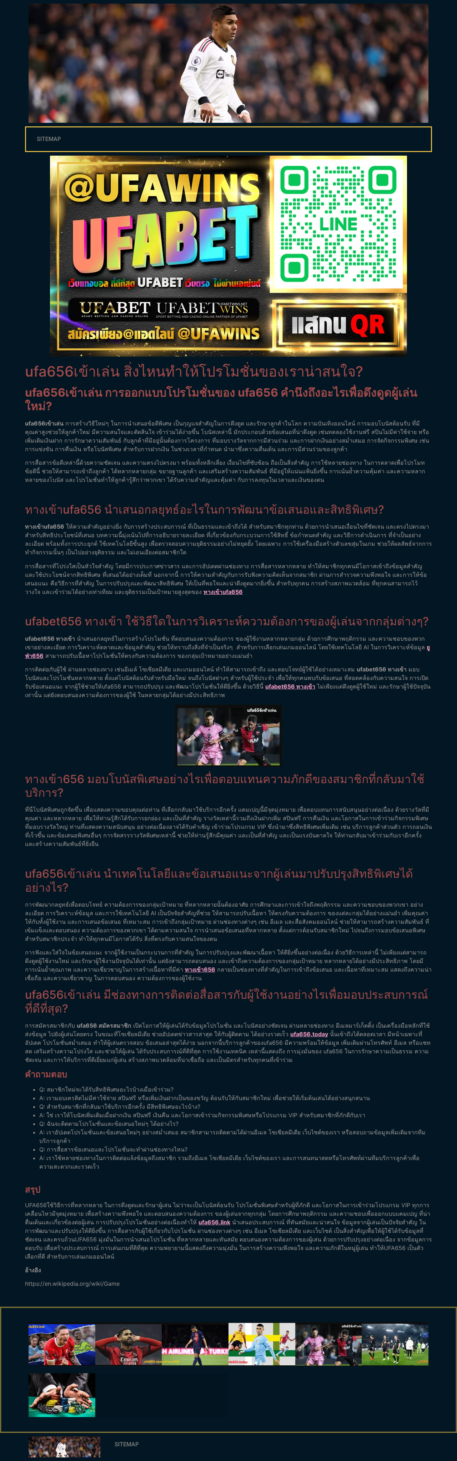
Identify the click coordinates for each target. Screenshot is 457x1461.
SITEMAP (49, 139)
